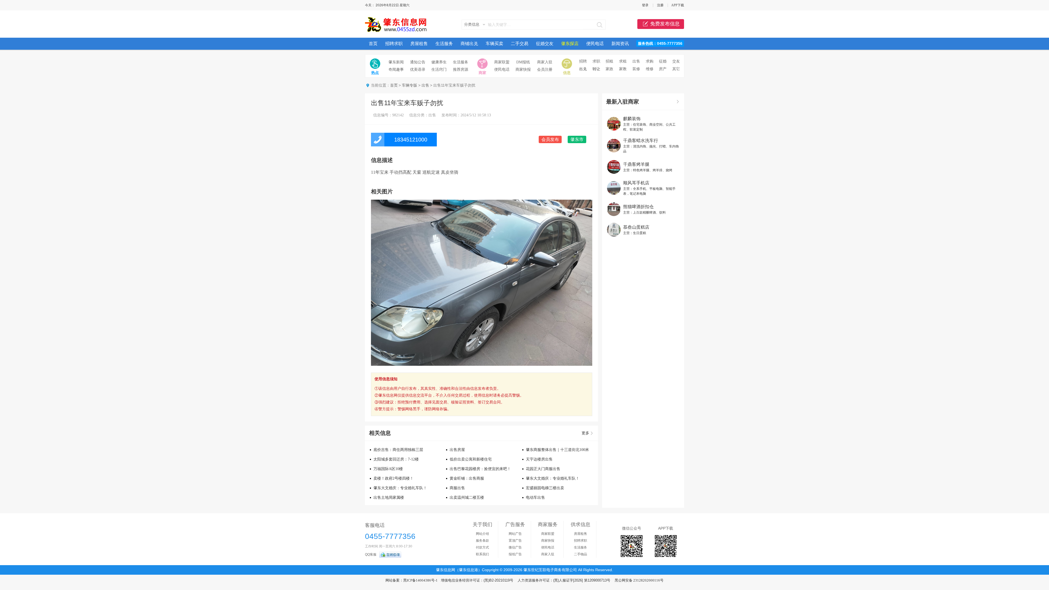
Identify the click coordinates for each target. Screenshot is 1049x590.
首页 (373, 43)
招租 (609, 61)
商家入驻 (544, 62)
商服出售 (457, 488)
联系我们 (482, 554)
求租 (623, 61)
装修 (636, 69)
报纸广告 (515, 554)
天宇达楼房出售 (539, 459)
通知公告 (417, 62)
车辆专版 (409, 85)
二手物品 (580, 554)
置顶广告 (515, 540)
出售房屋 (457, 450)
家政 (609, 69)
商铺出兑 (469, 43)
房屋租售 (419, 43)
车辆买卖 (494, 43)
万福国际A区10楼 (388, 469)
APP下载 (677, 5)
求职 (596, 61)
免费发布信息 (665, 23)
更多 (585, 433)
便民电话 (595, 43)
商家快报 (523, 69)
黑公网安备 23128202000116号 (639, 580)
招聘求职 (394, 43)
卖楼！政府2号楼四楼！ (393, 478)
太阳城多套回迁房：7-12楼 (396, 459)
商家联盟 (501, 62)
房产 (663, 69)
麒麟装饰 (632, 118)
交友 (676, 61)
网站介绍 (482, 534)
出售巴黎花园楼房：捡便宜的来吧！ (480, 469)
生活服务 (444, 43)
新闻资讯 (620, 43)
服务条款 (482, 540)
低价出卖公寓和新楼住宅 (471, 459)
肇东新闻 (396, 62)
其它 (676, 69)
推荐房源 (460, 69)
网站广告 (515, 534)
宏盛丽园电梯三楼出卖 (545, 488)
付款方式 (482, 547)
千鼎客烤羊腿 (636, 164)
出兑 (583, 69)
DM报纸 (523, 62)
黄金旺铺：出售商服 (467, 478)
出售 (636, 61)
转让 (596, 69)
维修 (649, 69)
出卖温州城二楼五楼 (467, 497)
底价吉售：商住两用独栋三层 (398, 450)
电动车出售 (535, 497)
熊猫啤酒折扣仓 (638, 206)
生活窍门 (439, 69)
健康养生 (439, 62)
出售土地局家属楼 (388, 497)
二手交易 (519, 43)
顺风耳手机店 (636, 183)
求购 (649, 61)
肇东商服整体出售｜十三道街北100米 (557, 450)
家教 (623, 69)
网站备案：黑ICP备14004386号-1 (411, 580)
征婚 (663, 61)
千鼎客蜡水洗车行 (640, 140)
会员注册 (544, 69)
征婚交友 (544, 43)
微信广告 (515, 547)
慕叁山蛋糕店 (636, 227)
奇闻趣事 (396, 69)
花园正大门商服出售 (543, 469)
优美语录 (417, 69)
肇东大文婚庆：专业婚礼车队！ (552, 478)
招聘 (583, 61)
